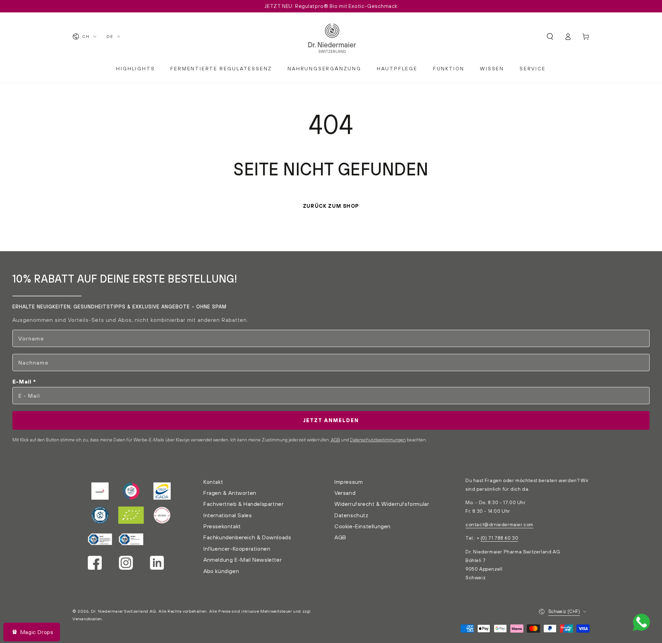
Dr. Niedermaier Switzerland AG (123, 611)
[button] (550, 36)
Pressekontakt (222, 526)
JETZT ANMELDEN (331, 420)
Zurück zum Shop (331, 206)
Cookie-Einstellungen (362, 526)
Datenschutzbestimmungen (378, 439)
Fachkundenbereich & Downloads (247, 537)
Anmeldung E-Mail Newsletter (242, 559)
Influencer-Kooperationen (236, 548)
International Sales (227, 515)
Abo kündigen (221, 571)
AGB (335, 439)
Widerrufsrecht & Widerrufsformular (381, 503)
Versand (344, 492)
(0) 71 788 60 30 (500, 538)
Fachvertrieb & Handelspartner (243, 503)
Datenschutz (351, 515)
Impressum (348, 481)
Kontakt (213, 481)
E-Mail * (24, 381)
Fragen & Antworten (230, 492)
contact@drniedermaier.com (499, 524)
